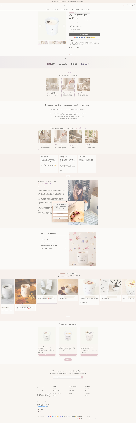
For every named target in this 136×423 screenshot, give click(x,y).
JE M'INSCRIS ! (60, 218)
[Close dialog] (83, 201)
